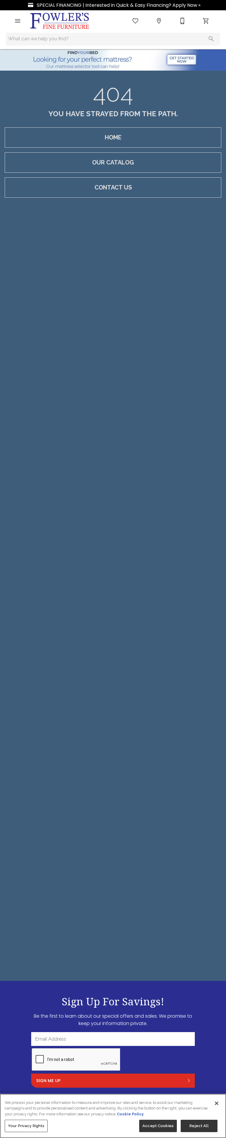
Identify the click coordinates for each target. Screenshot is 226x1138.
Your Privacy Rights (26, 1126)
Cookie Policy (130, 1114)
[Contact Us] (182, 21)
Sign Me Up (48, 1081)
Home (113, 137)
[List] (135, 21)
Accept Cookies (158, 1126)
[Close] (216, 1103)
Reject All (199, 1126)
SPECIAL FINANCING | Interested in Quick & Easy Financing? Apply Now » (118, 5)
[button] (18, 21)
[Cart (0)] (206, 21)
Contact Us (113, 187)
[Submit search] (211, 39)
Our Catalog (113, 162)
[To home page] (59, 21)
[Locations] (159, 21)
